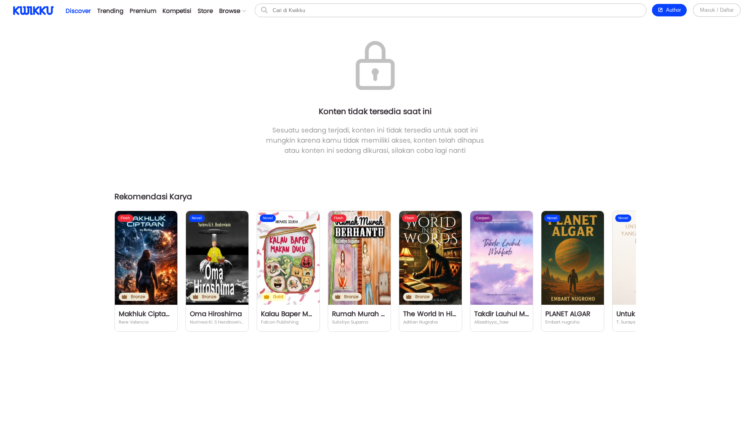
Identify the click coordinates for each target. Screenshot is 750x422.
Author (672, 10)
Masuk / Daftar (717, 10)
